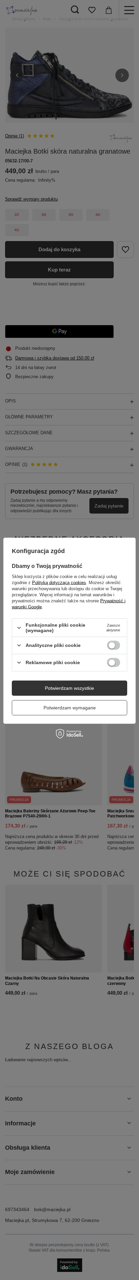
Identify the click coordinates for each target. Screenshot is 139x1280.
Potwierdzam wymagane (70, 707)
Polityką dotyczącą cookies (59, 582)
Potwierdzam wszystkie (69, 688)
